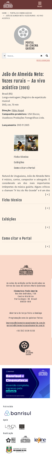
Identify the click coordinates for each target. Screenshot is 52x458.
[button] (26, 246)
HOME (4, 13)
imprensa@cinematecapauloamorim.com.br (25, 323)
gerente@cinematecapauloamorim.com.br (26, 325)
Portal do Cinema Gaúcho (21, 13)
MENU (39, 6)
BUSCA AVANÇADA (43, 60)
